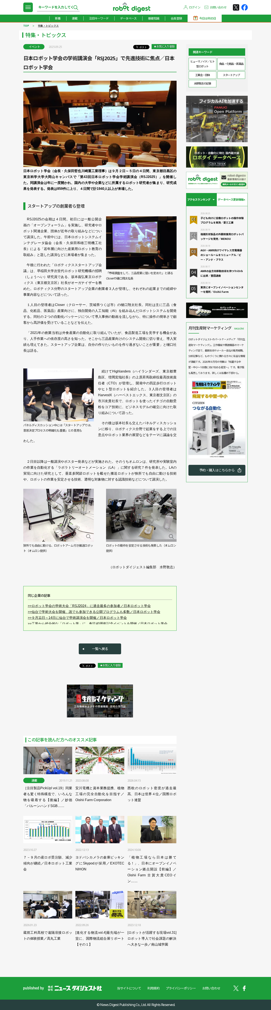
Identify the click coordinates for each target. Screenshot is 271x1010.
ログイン (194, 7)
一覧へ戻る (100, 648)
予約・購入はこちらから (217, 470)
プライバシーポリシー (181, 988)
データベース (128, 18)
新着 (58, 18)
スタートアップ (231, 75)
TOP (26, 26)
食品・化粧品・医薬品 (231, 64)
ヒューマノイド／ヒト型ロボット (202, 64)
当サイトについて (129, 988)
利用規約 (153, 988)
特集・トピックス (48, 26)
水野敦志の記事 (202, 83)
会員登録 (176, 18)
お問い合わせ (218, 7)
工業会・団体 (202, 75)
